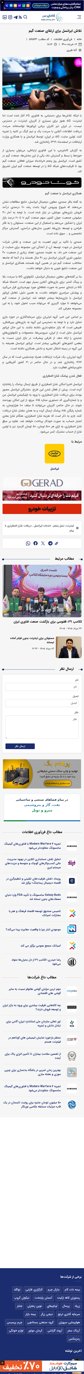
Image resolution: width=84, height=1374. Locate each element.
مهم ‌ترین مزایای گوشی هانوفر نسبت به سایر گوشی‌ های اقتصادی (35, 991)
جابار (19, 1306)
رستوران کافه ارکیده (68, 1297)
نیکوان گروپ (21, 1297)
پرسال (66, 1306)
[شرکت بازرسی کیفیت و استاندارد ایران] (72, 1024)
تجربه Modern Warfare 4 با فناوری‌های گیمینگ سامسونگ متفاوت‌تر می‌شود (32, 846)
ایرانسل (54, 469)
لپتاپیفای (52, 1306)
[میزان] (72, 929)
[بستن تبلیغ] (2, 2)
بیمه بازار (30, 1314)
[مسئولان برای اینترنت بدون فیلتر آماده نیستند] (69, 647)
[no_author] (72, 962)
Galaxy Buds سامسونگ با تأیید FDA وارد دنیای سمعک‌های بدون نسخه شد (33, 897)
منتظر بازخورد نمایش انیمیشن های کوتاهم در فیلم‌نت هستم (34, 1040)
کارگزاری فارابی (34, 1289)
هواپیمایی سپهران (69, 1322)
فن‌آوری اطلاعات (63, 39)
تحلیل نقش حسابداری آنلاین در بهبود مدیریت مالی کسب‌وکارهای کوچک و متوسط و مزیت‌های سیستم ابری (33, 863)
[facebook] (35, 543)
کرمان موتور (35, 1330)
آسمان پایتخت (43, 1297)
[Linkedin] (4, 16)
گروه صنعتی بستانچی (40, 1322)
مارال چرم (54, 1289)
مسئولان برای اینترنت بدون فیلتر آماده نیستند (32, 640)
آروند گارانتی (54, 1330)
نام (77, 680)
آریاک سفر (73, 1330)
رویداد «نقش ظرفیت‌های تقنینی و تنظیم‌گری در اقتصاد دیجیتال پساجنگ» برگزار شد (33, 881)
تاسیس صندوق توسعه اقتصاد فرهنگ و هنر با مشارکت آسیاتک (35, 913)
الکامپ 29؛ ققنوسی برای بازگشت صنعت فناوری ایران (47, 621)
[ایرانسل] (54, 453)
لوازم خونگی (16, 1330)
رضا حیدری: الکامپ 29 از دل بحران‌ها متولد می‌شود (36, 962)
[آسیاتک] (72, 913)
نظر (76, 712)
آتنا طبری (72, 50)
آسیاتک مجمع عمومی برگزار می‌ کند (41, 946)
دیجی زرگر (47, 1314)
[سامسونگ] (72, 846)
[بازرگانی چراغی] (72, 1007)
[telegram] (50, 543)
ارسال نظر (20, 746)
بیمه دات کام (72, 1289)
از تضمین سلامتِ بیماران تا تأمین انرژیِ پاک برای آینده (33, 1056)
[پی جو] (72, 1072)
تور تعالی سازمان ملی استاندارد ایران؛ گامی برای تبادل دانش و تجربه (33, 1023)
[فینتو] (72, 863)
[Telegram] (15, 16)
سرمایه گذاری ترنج (69, 1314)
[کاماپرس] (51, 17)
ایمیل (76, 696)
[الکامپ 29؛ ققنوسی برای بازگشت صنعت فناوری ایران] (42, 591)
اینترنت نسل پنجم (63, 526)
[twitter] (43, 543)
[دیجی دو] (72, 991)
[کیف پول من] (72, 881)
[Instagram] (10, 16)
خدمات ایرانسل (42, 526)
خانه (79, 39)
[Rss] (20, 16)
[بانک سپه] (72, 1056)
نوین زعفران (34, 1306)
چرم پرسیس (14, 1322)
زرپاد (77, 1306)
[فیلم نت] (72, 1040)
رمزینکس (74, 1339)
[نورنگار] (72, 1105)
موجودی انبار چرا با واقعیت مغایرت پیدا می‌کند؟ (33, 929)
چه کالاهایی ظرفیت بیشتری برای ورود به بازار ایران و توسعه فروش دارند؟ (32, 1007)
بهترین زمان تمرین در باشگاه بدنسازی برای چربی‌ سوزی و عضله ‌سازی (32, 1072)
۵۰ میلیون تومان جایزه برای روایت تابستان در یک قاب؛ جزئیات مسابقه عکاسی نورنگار (32, 1104)
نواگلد (17, 1289)
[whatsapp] (28, 543)
